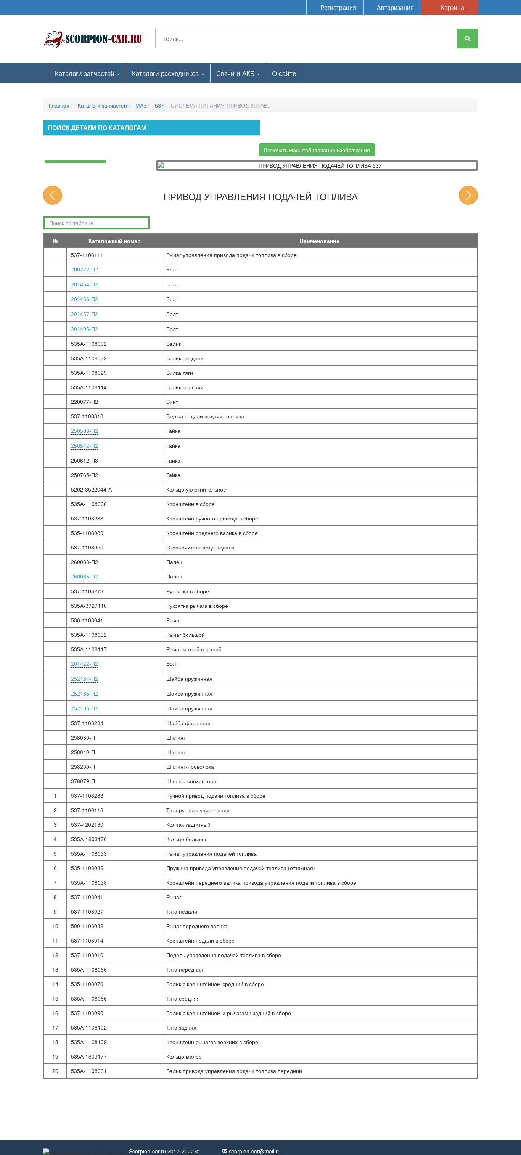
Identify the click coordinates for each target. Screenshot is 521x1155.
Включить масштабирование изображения (317, 150)
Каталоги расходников (166, 73)
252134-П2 (84, 678)
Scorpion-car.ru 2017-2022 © (164, 1151)
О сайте (284, 73)
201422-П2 (84, 663)
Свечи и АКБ (236, 73)
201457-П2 (84, 314)
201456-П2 (84, 299)
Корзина (451, 7)
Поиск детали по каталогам (97, 127)
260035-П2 (84, 576)
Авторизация (394, 7)
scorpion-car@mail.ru (254, 1151)
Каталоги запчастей (85, 73)
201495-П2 (84, 329)
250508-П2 (84, 430)
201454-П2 (84, 284)
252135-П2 (84, 693)
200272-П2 (84, 269)
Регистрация (337, 7)
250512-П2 (84, 445)
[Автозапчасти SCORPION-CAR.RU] (93, 38)
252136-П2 (84, 708)
